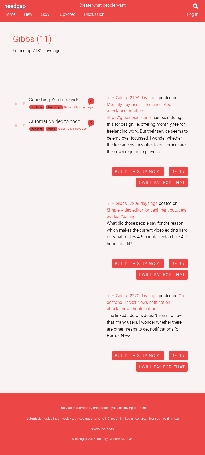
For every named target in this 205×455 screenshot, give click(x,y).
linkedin (127, 418)
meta (175, 418)
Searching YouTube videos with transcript (72, 99)
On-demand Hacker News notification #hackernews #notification (146, 302)
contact (140, 418)
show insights (102, 429)
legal (165, 418)
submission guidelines (43, 418)
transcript (54, 107)
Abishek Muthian (121, 439)
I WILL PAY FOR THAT (162, 182)
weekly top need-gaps (76, 418)
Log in (193, 14)
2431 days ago (77, 129)
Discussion (94, 14)
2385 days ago (83, 107)
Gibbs (68, 107)
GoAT (46, 14)
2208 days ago (144, 203)
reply (178, 171)
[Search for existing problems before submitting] (197, 7)
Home (9, 14)
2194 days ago (144, 97)
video (51, 129)
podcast (36, 129)
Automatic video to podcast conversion (70, 121)
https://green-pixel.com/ (129, 117)
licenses (154, 418)
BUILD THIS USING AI (138, 171)
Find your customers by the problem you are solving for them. (102, 408)
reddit (115, 418)
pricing (99, 418)
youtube (36, 107)
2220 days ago (144, 295)
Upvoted (68, 14)
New (28, 14)
